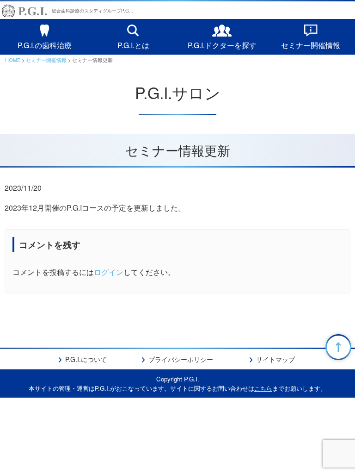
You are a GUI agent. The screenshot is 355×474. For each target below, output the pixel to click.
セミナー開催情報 (310, 45)
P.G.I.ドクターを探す (222, 45)
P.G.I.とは (133, 45)
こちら (263, 388)
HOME (12, 59)
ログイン (108, 272)
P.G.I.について (86, 359)
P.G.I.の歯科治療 (45, 45)
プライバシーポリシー (180, 359)
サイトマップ (275, 359)
